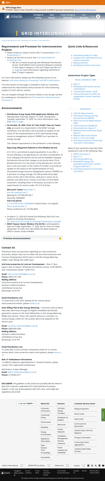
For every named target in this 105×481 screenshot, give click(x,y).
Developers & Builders (63, 418)
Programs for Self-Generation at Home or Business (87, 59)
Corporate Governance (45, 409)
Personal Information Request (46, 473)
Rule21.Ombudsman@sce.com (20, 372)
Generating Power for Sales (85, 55)
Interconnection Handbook (85, 125)
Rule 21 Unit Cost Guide (83, 138)
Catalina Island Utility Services (82, 450)
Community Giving (45, 416)
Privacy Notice (37, 472)
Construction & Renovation (80, 425)
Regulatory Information (45, 440)
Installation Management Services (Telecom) (63, 440)
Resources (62, 424)
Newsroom (59, 465)
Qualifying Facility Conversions (86, 65)
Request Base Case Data (84, 135)
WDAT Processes (80, 154)
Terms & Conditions (28, 472)
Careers (77, 465)
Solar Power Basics (44, 40)
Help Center (79, 419)
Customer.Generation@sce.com (21, 326)
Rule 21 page (17, 121)
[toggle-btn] (56, 2)
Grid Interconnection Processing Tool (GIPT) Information (35, 80)
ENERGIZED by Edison (36, 465)
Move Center (79, 414)
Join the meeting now (16, 192)
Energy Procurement (46, 433)
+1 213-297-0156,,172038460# (21, 203)
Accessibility (45, 457)
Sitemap (84, 471)
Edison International (10, 465)
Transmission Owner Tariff (85, 91)
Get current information (85, 10)
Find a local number (16, 206)
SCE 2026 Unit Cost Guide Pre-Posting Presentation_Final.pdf (34, 221)
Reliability (44, 427)
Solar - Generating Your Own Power (27, 40)
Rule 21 (76, 84)
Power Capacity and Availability (62, 450)
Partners (61, 403)
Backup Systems (80, 62)
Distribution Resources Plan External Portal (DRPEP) (85, 116)
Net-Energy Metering (82, 159)
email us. (33, 303)
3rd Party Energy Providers (61, 410)
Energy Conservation (82, 437)
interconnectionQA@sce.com (20, 274)
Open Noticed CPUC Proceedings (45, 449)
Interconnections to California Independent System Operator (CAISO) (86, 96)
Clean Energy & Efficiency (9, 40)
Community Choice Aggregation (81, 443)
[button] (92, 16)
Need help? (28, 189)
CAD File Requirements (83, 113)
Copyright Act (76, 472)
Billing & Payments (81, 409)
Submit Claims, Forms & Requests (83, 431)
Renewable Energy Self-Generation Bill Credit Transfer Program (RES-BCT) (87, 164)
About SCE (45, 403)
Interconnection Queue (83, 128)
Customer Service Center (84, 403)
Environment (46, 422)
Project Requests (61, 430)
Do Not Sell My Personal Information (63, 472)
